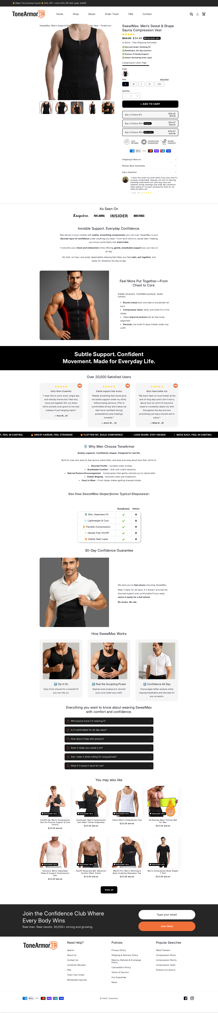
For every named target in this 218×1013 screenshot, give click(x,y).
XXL (159, 84)
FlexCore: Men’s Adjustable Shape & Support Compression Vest (55, 873)
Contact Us (72, 960)
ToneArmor (113, 998)
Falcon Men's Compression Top (127, 820)
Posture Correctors (165, 970)
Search (70, 950)
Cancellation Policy (121, 967)
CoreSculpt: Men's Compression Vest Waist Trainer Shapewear (91, 821)
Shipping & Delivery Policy (125, 955)
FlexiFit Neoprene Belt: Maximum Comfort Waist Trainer (91, 872)
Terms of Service (120, 972)
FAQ (69, 970)
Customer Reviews (76, 965)
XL (150, 84)
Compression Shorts (166, 960)
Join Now (167, 926)
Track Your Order (76, 975)
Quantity (126, 91)
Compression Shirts (166, 955)
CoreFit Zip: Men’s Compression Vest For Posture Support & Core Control (55, 822)
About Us (71, 955)
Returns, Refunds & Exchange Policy (126, 961)
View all (109, 890)
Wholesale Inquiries (77, 980)
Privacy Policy (119, 950)
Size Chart (164, 79)
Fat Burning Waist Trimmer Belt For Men (163, 821)
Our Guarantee (119, 977)
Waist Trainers (163, 950)
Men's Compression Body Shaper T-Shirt (162, 872)
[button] (113, 107)
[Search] (191, 14)
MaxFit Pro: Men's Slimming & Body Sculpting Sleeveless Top (127, 872)
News (114, 982)
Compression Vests (165, 965)
